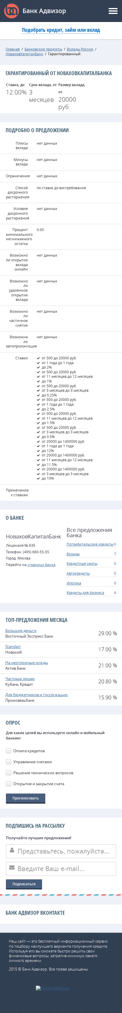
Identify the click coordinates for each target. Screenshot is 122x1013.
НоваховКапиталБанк (24, 53)
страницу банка (41, 564)
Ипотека (74, 583)
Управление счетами (32, 761)
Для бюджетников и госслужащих (36, 694)
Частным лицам (20, 678)
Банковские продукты (43, 49)
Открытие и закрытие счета (38, 783)
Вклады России (80, 49)
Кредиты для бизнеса (85, 592)
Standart (13, 646)
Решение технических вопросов (43, 772)
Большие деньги (20, 630)
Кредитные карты (82, 563)
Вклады (73, 553)
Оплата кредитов (29, 750)
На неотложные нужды (26, 662)
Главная (13, 49)
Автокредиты (78, 573)
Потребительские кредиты (90, 544)
